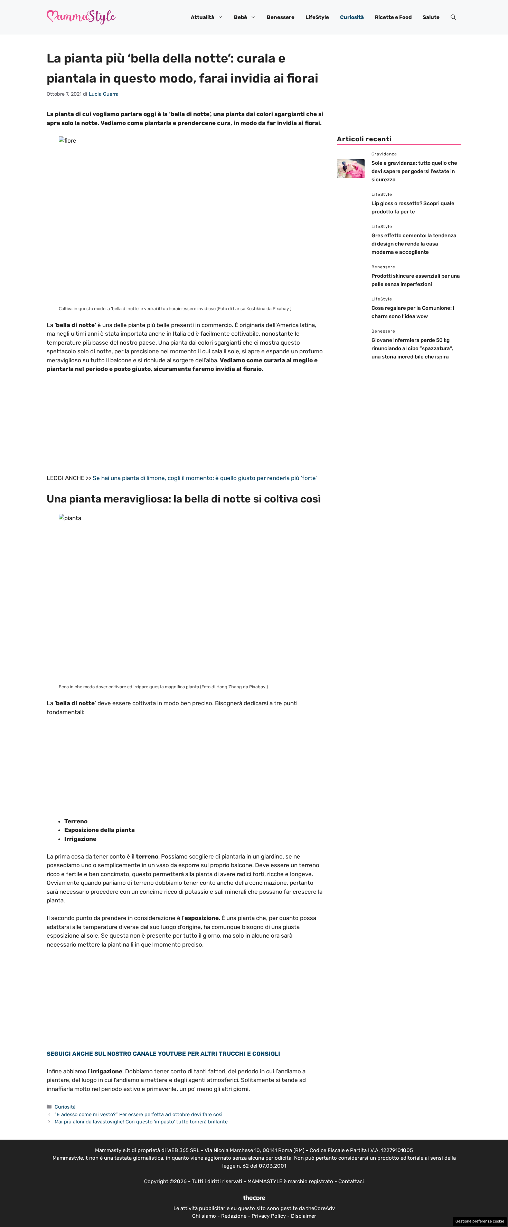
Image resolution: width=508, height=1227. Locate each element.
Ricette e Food (393, 17)
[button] (453, 17)
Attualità (202, 17)
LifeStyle (317, 17)
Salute (431, 17)
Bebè (240, 17)
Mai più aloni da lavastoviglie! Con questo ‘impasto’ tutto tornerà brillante (141, 1122)
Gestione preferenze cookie (479, 1221)
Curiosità (352, 17)
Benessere (280, 17)
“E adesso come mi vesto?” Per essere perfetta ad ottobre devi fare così (139, 1114)
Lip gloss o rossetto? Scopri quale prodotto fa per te (435, 189)
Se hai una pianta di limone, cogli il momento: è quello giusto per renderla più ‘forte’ (205, 477)
